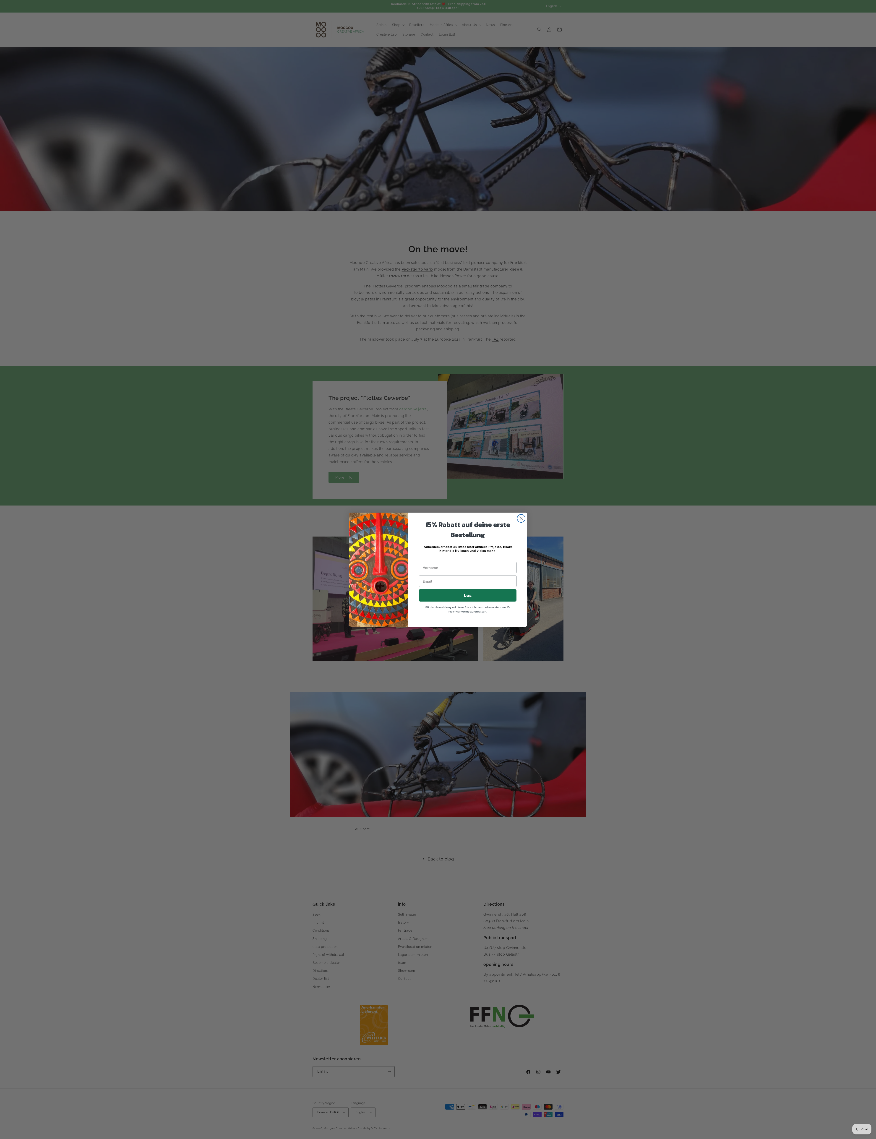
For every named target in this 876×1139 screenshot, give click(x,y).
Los (468, 595)
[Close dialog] (521, 518)
